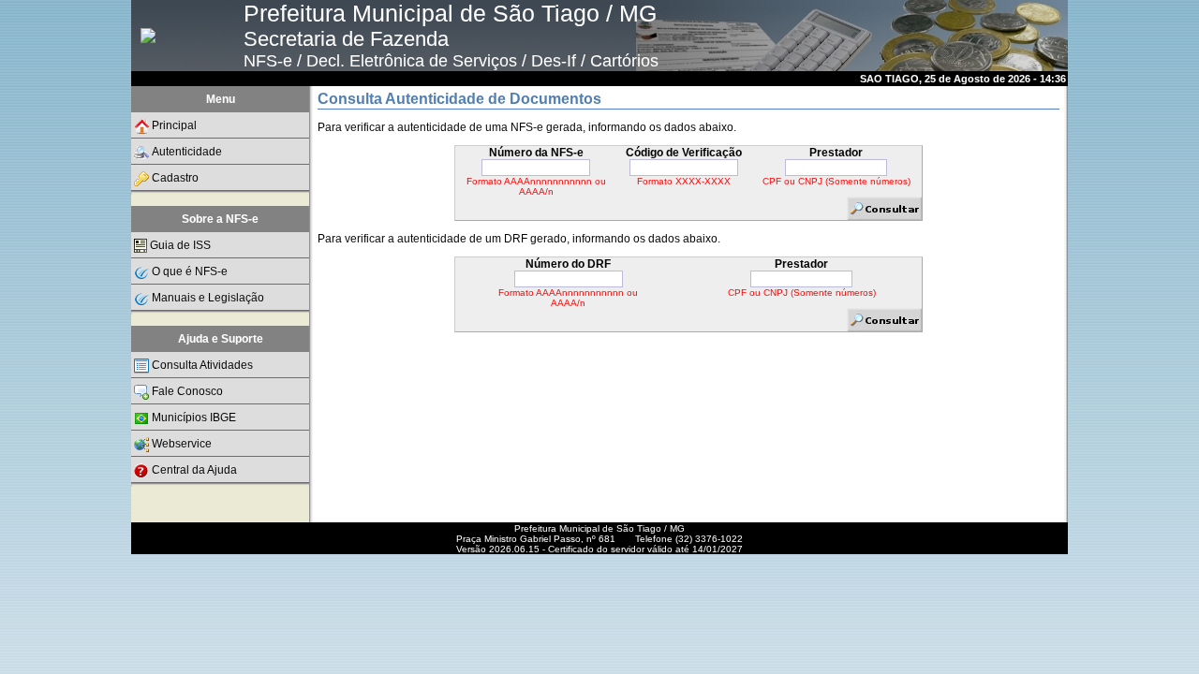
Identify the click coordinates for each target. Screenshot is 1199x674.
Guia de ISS (180, 245)
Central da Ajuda (194, 469)
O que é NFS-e (190, 271)
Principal (174, 125)
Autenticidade (187, 151)
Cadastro (175, 177)
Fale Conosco (187, 391)
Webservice (182, 443)
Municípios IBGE (194, 417)
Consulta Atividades (202, 365)
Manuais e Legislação (208, 297)
